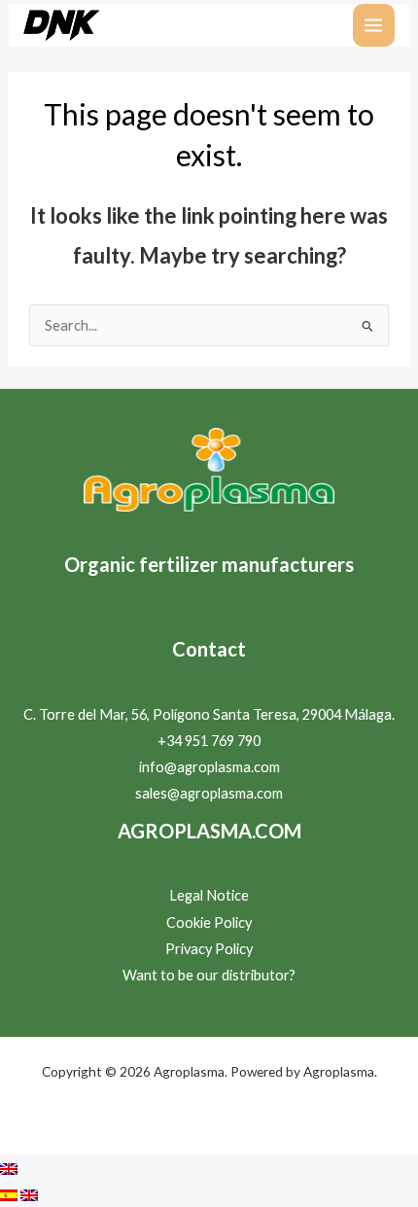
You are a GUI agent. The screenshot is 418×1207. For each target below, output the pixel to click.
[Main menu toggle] (374, 25)
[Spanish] (10, 1194)
